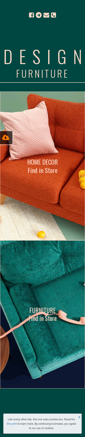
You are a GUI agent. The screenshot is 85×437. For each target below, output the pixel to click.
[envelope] (46, 15)
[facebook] (31, 15)
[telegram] (39, 15)
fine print (12, 423)
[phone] (53, 15)
